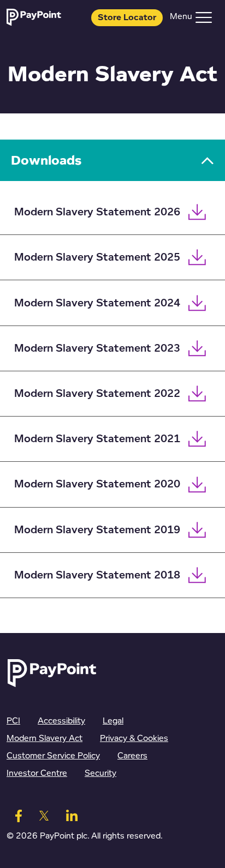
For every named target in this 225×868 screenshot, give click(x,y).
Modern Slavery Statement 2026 (97, 212)
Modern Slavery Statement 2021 (97, 438)
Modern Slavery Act (44, 738)
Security (100, 773)
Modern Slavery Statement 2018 (97, 575)
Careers (132, 756)
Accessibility (61, 721)
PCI (13, 721)
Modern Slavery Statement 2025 (97, 257)
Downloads (46, 160)
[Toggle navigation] (203, 17)
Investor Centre (37, 773)
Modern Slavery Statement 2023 (97, 348)
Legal (113, 721)
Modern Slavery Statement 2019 (97, 530)
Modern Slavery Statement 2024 (97, 303)
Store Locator (127, 18)
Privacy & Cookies (134, 738)
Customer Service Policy (53, 756)
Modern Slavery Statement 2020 (97, 484)
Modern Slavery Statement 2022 (97, 393)
